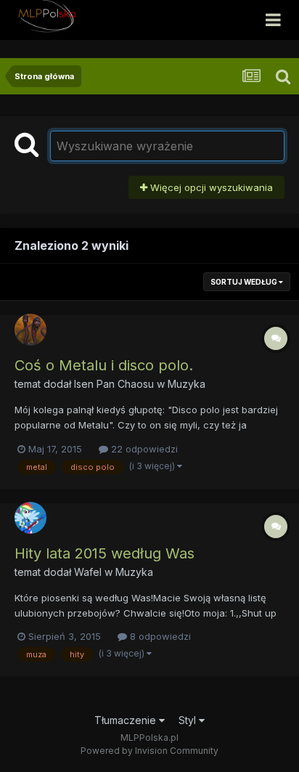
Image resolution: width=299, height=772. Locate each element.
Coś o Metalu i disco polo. (104, 365)
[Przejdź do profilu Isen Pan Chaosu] (30, 330)
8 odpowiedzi (159, 636)
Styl (189, 720)
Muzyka (186, 384)
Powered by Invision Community (149, 750)
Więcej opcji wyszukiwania (210, 187)
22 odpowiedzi (143, 449)
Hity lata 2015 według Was (104, 553)
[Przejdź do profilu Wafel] (30, 518)
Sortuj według (244, 281)
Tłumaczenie (126, 720)
